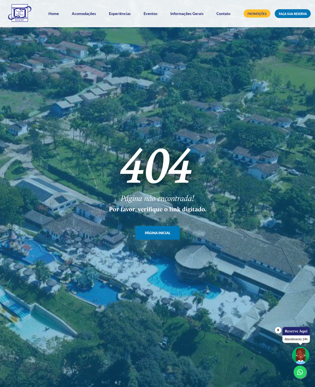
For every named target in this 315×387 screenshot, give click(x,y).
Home (53, 13)
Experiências (120, 13)
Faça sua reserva (293, 14)
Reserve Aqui (296, 331)
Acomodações (84, 13)
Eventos (151, 13)
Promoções (257, 14)
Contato (223, 13)
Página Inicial (157, 233)
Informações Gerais (187, 13)
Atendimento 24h (296, 339)
